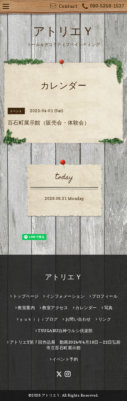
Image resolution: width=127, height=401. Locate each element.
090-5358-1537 (107, 6)
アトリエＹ (63, 31)
